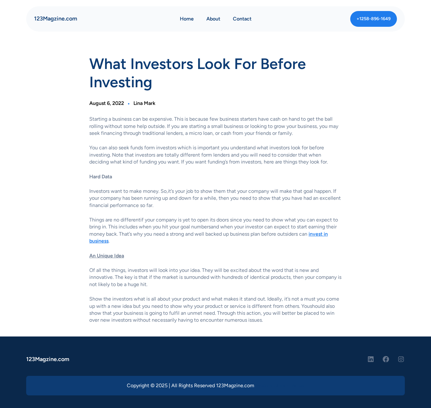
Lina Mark (144, 103)
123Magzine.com (55, 18)
